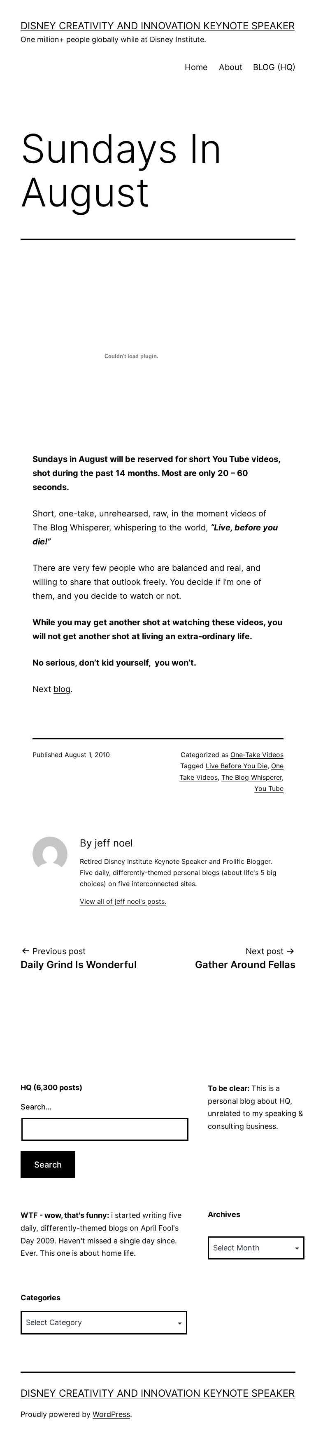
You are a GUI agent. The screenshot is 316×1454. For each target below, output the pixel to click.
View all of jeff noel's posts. (123, 901)
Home (196, 67)
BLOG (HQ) (274, 67)
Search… (36, 1106)
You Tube (268, 788)
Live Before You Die (236, 766)
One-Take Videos (256, 754)
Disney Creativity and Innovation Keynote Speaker (158, 26)
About (230, 67)
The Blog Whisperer (251, 777)
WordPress (111, 1414)
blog (61, 689)
